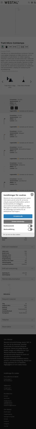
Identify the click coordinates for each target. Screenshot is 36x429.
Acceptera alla (18, 216)
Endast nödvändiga (18, 221)
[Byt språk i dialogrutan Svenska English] (31, 194)
